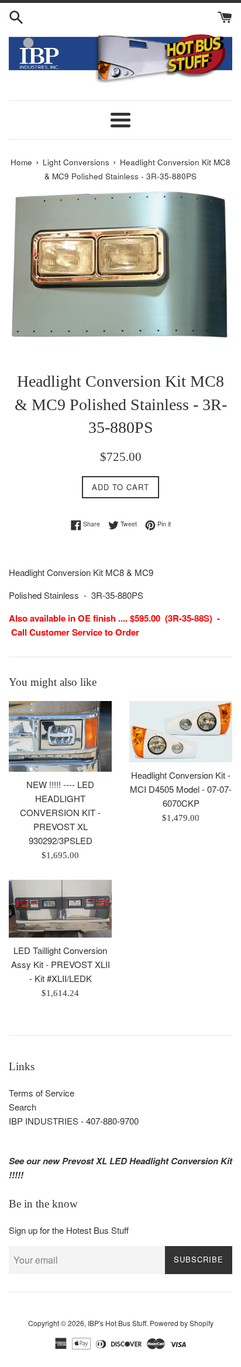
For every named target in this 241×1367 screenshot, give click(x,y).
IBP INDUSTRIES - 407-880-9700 (74, 1121)
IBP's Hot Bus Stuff (117, 1323)
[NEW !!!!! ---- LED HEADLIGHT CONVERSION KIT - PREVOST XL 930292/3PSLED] (60, 736)
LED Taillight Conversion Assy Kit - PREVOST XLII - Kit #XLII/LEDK (60, 964)
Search (22, 1107)
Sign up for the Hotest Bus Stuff (69, 1230)
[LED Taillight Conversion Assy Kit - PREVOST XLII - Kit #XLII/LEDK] (60, 909)
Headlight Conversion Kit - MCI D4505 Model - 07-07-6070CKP (181, 789)
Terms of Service (41, 1093)
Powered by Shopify (182, 1323)
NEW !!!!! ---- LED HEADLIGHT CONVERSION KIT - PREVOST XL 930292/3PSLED (60, 812)
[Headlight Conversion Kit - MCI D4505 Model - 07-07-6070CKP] (180, 731)
